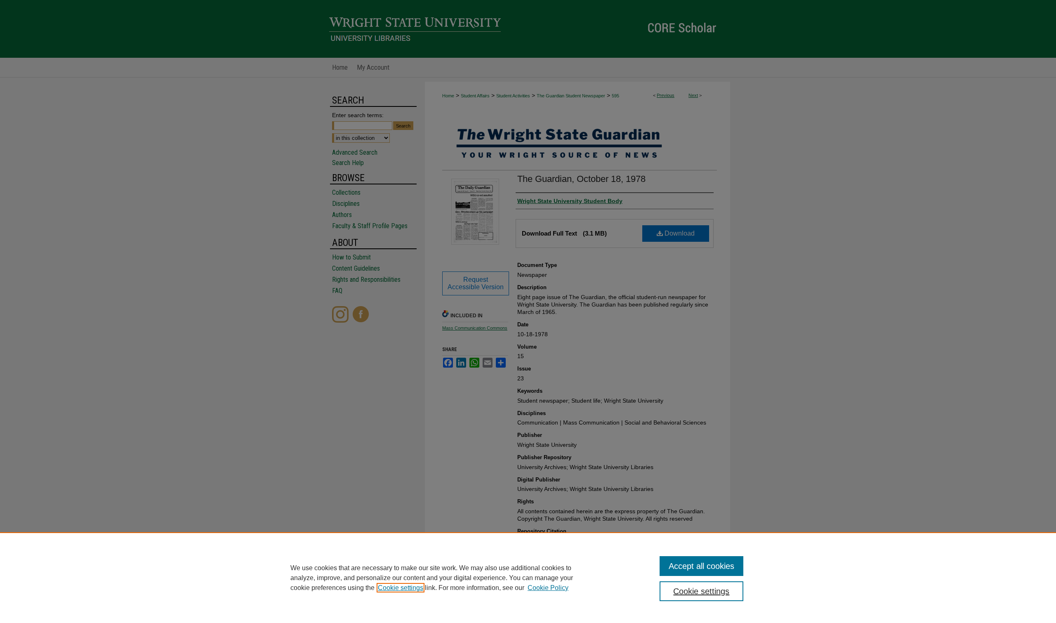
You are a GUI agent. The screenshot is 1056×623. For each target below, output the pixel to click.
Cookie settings (400, 587)
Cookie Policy (548, 587)
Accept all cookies (701, 566)
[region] (528, 577)
